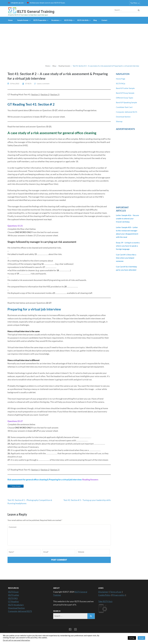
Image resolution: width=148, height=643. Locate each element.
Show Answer (16, 486)
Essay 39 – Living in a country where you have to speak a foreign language (128, 245)
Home (10, 20)
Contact (104, 20)
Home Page (120, 79)
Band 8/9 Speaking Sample (126, 102)
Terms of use (115, 592)
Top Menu (133, 3)
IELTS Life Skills (83, 20)
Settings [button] (132, 638)
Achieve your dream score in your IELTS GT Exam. (47, 3)
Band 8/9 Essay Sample (125, 93)
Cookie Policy (104, 595)
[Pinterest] (75, 630)
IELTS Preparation (39, 20)
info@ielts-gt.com (17, 3)
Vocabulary (55, 20)
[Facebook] (70, 630)
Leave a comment (43, 84)
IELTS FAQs (68, 20)
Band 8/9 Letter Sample (125, 88)
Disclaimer (103, 592)
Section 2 (45, 94)
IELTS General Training (35, 11)
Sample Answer (23, 20)
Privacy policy (118, 595)
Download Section (123, 117)
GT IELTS (28, 84)
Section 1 (35, 94)
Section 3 (54, 94)
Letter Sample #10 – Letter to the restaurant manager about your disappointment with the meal (127, 232)
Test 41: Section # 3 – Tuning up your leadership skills (87, 500)
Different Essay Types (124, 98)
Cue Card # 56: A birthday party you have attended (126, 268)
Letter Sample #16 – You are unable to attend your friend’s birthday (127, 218)
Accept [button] (141, 638)
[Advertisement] (74, 41)
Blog (95, 20)
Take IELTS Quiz (105, 601)
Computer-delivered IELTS (126, 112)
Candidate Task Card (124, 107)
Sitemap (119, 121)
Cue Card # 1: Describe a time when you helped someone (126, 257)
